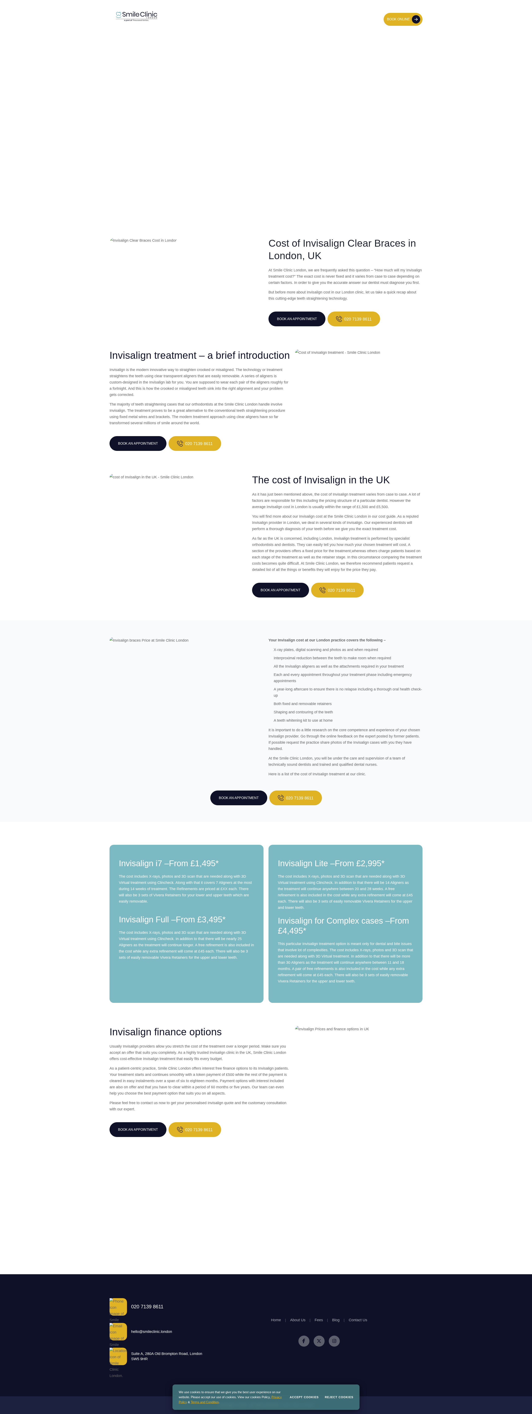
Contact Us (324, 19)
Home (198, 19)
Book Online (398, 19)
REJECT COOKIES (339, 1397)
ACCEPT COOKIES (304, 1397)
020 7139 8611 (363, 19)
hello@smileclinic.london (151, 1332)
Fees (288, 19)
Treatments (240, 19)
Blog (305, 19)
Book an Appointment (297, 319)
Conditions (266, 19)
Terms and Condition (205, 1402)
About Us (217, 19)
